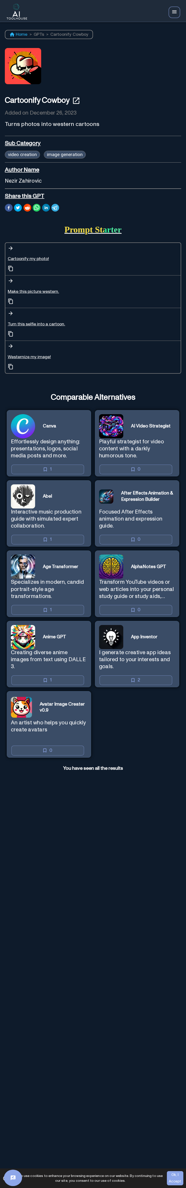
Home (22, 34)
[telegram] (55, 208)
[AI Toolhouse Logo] (15, 12)
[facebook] (9, 208)
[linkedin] (46, 208)
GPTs (39, 34)
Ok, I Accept (175, 1178)
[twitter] (18, 208)
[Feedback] (13, 1178)
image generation (65, 154)
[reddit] (27, 208)
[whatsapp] (36, 208)
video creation (22, 154)
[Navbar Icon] (174, 12)
